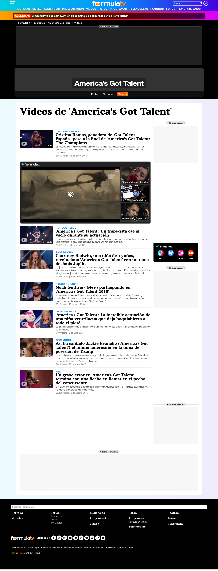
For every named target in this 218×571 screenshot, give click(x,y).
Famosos (157, 9)
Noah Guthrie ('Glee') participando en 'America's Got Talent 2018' (93, 289)
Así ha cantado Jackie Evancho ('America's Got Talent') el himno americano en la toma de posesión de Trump (102, 347)
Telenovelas (138, 9)
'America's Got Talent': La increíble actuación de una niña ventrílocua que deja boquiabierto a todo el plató (103, 318)
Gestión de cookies (94, 548)
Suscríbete (175, 524)
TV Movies (56, 522)
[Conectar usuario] (205, 3)
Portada (17, 513)
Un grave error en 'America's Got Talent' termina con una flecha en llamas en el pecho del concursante (100, 378)
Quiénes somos (18, 548)
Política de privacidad (51, 548)
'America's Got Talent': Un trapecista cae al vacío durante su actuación (97, 233)
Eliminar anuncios (110, 26)
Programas (118, 9)
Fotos (103, 9)
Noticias (23, 9)
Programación (73, 9)
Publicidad (110, 548)
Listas (54, 519)
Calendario (56, 516)
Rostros (173, 513)
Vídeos (91, 9)
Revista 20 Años (189, 9)
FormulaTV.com (18, 552)
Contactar (122, 548)
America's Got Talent (59, 22)
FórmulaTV (24, 22)
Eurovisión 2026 (138, 522)
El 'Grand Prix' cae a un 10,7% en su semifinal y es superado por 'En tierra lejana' (71, 16)
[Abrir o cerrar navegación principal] (12, 3)
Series (37, 9)
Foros (170, 9)
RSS (131, 548)
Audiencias (52, 9)
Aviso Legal (33, 548)
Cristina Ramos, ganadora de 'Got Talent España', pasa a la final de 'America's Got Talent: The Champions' (103, 138)
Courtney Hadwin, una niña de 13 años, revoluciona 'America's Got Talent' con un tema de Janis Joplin (102, 259)
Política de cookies (73, 548)
